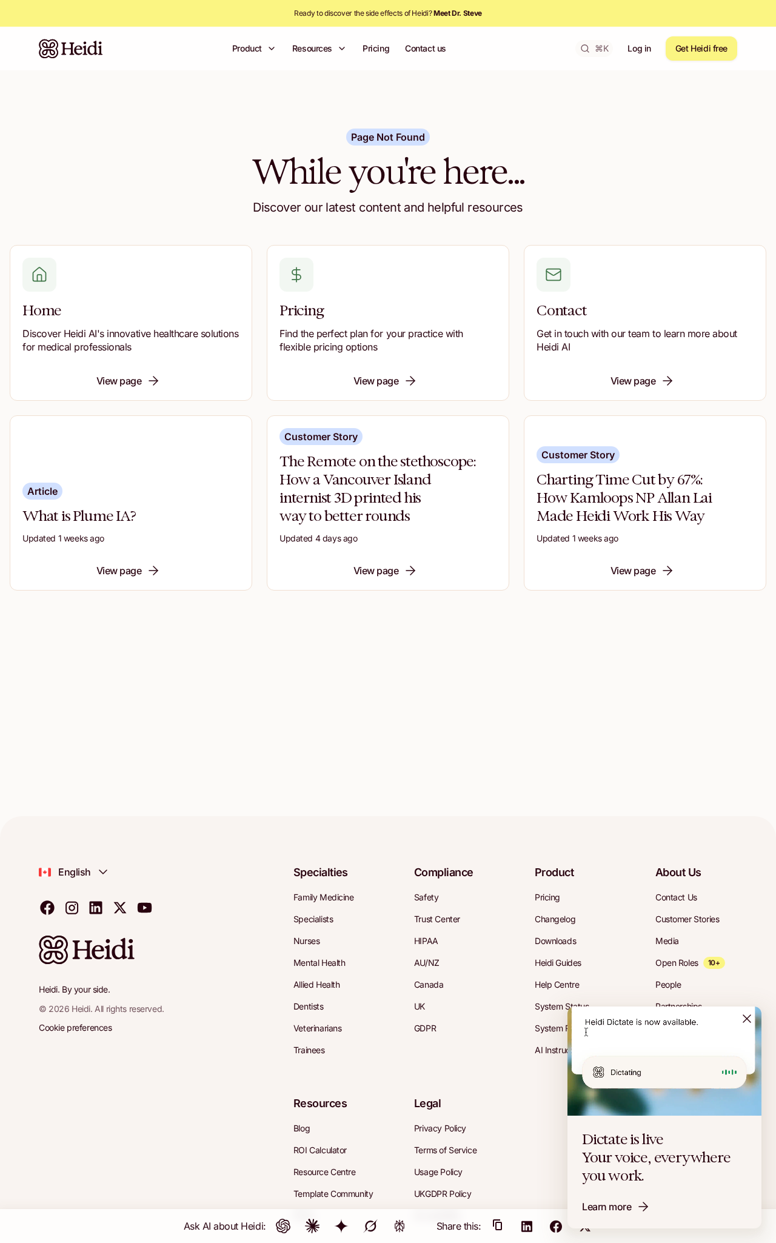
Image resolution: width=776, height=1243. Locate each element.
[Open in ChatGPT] (283, 1226)
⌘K (601, 48)
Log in (639, 48)
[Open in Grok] (370, 1226)
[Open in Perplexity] (399, 1226)
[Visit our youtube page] (144, 907)
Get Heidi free (701, 48)
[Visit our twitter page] (120, 907)
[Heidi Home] (71, 48)
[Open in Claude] (312, 1226)
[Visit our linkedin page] (95, 907)
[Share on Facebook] (556, 1226)
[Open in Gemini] (341, 1226)
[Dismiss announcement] (747, 1018)
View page (119, 381)
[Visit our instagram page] (71, 907)
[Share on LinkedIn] (527, 1226)
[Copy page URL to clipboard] (497, 1226)
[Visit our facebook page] (47, 907)
